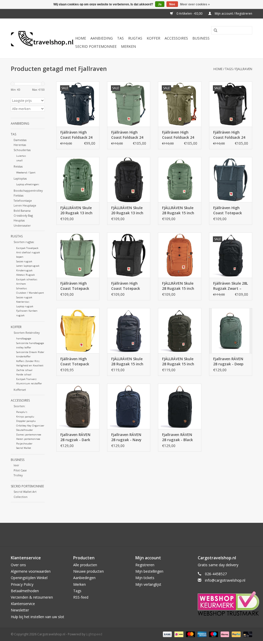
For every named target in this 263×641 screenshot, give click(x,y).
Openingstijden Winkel (29, 577)
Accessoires (176, 38)
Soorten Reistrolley (27, 333)
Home (80, 38)
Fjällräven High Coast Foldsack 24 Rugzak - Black (229, 135)
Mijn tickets (144, 577)
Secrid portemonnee (96, 46)
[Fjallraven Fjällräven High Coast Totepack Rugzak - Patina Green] (77, 255)
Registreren (144, 564)
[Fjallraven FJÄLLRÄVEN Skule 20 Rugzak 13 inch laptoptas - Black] (128, 179)
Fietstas (18, 195)
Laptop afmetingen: (28, 184)
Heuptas (19, 220)
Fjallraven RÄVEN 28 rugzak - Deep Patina (228, 361)
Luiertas (21, 155)
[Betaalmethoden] (167, 634)
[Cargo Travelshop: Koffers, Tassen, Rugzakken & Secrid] (42, 39)
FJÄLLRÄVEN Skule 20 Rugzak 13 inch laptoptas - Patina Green (77, 210)
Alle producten (85, 564)
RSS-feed (80, 597)
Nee (172, 4)
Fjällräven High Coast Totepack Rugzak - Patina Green (74, 286)
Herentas (20, 145)
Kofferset (20, 390)
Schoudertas (22, 150)
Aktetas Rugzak (25, 274)
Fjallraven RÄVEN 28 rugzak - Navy (126, 437)
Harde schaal (23, 374)
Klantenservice (23, 603)
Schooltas (21, 288)
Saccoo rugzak (24, 261)
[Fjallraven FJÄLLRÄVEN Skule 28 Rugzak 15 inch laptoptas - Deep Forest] (179, 330)
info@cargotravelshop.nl (225, 580)
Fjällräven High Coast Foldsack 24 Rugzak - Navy (76, 135)
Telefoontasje (23, 200)
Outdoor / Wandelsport (30, 292)
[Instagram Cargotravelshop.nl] (136, 535)
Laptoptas (20, 178)
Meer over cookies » (195, 4)
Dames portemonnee (28, 434)
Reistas (18, 166)
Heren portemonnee (28, 439)
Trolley (18, 475)
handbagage (23, 338)
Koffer (153, 38)
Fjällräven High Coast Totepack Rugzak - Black (125, 286)
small (19, 160)
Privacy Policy (22, 584)
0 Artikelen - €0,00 (189, 13)
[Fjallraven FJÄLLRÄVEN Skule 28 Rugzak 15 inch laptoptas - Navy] (128, 330)
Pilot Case (20, 470)
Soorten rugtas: (24, 242)
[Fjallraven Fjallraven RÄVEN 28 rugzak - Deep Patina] (230, 330)
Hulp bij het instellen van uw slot (37, 616)
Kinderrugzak (24, 270)
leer (16, 465)
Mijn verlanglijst (148, 584)
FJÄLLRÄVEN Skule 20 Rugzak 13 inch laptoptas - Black (127, 210)
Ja (160, 4)
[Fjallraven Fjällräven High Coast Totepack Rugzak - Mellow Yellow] (77, 330)
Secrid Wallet (23, 448)
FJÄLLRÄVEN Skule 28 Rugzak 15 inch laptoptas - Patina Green (178, 210)
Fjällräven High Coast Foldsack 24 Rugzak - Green (178, 135)
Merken (128, 46)
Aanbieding (101, 38)
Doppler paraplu (26, 421)
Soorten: (19, 406)
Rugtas (135, 38)
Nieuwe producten (88, 571)
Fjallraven (243, 69)
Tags (229, 69)
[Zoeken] (213, 30)
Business (201, 38)
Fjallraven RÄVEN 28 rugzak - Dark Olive (75, 437)
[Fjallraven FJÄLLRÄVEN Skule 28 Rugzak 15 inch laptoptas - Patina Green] (179, 179)
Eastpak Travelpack (27, 248)
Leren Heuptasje (25, 205)
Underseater (22, 225)
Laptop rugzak (24, 306)
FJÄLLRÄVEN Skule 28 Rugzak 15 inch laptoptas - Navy (127, 361)
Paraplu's (21, 412)
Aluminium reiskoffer (29, 383)
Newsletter (20, 610)
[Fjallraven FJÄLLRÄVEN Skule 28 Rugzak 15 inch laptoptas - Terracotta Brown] (179, 255)
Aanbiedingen (84, 577)
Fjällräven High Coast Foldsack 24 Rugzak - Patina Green (127, 135)
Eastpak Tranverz (26, 379)
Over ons (18, 564)
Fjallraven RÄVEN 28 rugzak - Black (177, 437)
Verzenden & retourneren (32, 597)
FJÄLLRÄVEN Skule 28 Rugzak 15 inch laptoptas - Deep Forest (178, 361)
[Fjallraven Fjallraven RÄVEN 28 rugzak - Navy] (128, 406)
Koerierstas (22, 301)
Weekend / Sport (25, 172)
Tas (120, 38)
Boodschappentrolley (28, 190)
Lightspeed (94, 634)
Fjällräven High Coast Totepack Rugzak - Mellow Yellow (75, 361)
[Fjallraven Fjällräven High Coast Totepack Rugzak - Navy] (230, 179)
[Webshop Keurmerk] (225, 603)
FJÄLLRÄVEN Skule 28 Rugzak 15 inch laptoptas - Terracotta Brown (178, 286)
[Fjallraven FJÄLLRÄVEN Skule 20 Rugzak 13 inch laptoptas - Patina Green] (77, 179)
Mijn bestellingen (149, 571)
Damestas (20, 140)
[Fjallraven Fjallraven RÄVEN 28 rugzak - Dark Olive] (77, 406)
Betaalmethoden (25, 590)
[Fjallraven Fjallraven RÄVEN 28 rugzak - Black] (179, 406)
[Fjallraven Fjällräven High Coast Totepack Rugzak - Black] (128, 255)
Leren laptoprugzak (27, 265)
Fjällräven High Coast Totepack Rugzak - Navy (227, 210)
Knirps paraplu (25, 416)
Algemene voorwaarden (31, 571)
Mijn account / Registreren (233, 13)
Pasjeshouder (24, 443)
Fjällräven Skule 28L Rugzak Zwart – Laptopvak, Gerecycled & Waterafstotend (230, 286)
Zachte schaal (24, 370)
